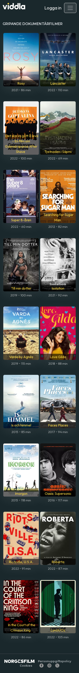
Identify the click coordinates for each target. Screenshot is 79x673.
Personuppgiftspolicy (54, 661)
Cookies (26, 665)
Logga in (52, 8)
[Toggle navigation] (70, 8)
